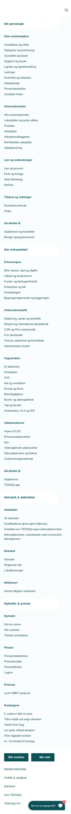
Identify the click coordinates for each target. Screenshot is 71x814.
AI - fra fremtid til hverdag (19, 741)
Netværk (9, 559)
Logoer (8, 672)
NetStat (8, 184)
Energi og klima (13, 388)
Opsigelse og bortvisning (19, 50)
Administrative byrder (17, 346)
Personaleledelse (15, 88)
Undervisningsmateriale (18, 458)
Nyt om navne (12, 624)
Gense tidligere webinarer (20, 591)
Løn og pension (13, 168)
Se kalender (11, 518)
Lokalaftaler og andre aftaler (21, 120)
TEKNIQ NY (12, 803)
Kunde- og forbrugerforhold (20, 281)
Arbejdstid (10, 131)
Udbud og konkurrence (18, 276)
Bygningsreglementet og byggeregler (26, 298)
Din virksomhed (15, 249)
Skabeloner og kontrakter (19, 231)
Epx (6, 442)
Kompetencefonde (15, 205)
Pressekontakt (13, 661)
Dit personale (14, 24)
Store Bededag (13, 179)
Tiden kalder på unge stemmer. (23, 719)
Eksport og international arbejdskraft (26, 324)
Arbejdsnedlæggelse (17, 136)
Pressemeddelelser (16, 656)
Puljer (7, 211)
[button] (66, 10)
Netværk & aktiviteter (19, 497)
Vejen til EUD (12, 431)
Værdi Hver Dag (14, 724)
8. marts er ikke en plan (18, 713)
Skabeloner (11, 479)
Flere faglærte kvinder (17, 735)
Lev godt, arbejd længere (19, 730)
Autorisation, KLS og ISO (19, 410)
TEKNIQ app (12, 484)
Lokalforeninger (13, 570)
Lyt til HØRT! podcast (17, 693)
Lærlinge (9, 72)
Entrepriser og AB (15, 287)
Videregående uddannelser (21, 447)
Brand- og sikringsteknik (19, 399)
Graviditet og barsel (16, 55)
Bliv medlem (16, 757)
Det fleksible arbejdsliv (18, 142)
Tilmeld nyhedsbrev (16, 635)
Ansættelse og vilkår (16, 44)
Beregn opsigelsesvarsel (19, 237)
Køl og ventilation (15, 383)
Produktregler (12, 292)
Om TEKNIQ (13, 795)
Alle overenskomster (16, 114)
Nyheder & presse (17, 603)
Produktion (10, 372)
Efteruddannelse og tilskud (20, 453)
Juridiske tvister (13, 94)
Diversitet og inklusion (17, 77)
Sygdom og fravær (15, 61)
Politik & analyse (15, 777)
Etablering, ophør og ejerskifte (22, 318)
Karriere (9, 786)
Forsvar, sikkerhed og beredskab (24, 340)
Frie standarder (13, 335)
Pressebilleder (13, 667)
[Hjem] (17, 10)
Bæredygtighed (13, 394)
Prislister (9, 125)
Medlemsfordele (15, 769)
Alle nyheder (12, 629)
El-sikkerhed (11, 366)
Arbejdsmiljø (12, 83)
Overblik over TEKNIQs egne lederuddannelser (33, 529)
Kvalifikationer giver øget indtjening (25, 523)
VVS (7, 377)
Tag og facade (12, 405)
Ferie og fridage (13, 173)
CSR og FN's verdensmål (19, 329)
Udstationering (13, 147)
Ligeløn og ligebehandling (20, 66)
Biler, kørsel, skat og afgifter (21, 270)
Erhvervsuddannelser (17, 436)
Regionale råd (13, 565)
